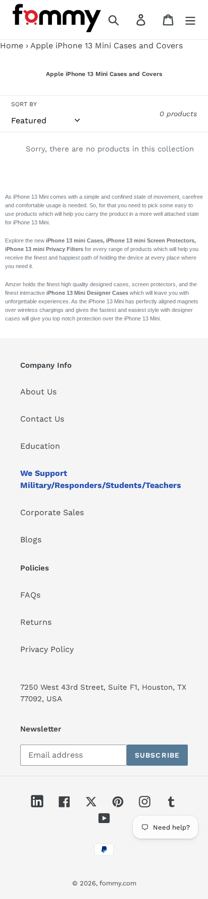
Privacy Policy (47, 649)
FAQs (30, 595)
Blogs (30, 539)
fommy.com (117, 883)
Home (11, 45)
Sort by (24, 104)
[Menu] (190, 20)
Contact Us (42, 419)
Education (40, 446)
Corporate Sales (52, 512)
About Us (38, 391)
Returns (35, 622)
